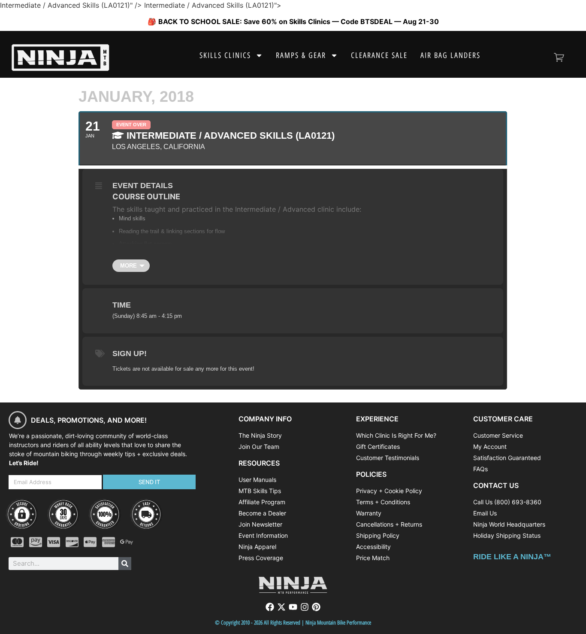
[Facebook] (270, 607)
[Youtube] (293, 607)
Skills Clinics (225, 55)
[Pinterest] (316, 607)
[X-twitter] (281, 607)
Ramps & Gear (301, 55)
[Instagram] (304, 607)
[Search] (124, 563)
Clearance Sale (379, 55)
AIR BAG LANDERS (450, 55)
